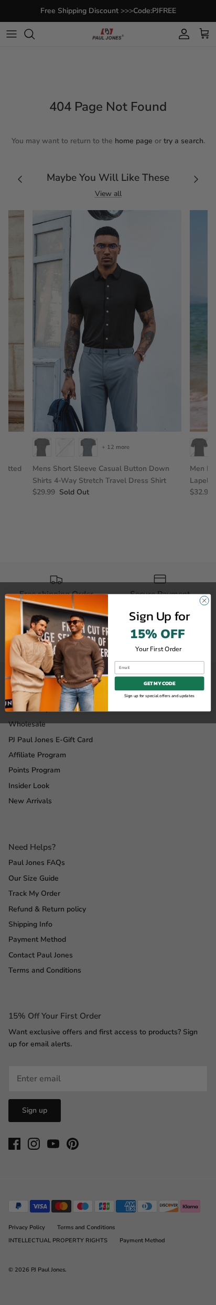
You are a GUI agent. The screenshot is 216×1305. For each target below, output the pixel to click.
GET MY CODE (159, 683)
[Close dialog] (204, 600)
